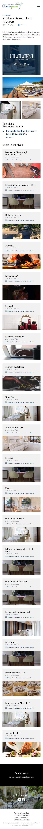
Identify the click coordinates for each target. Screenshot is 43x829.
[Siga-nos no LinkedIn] (19, 799)
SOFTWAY (29, 825)
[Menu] (38, 5)
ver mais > (10, 137)
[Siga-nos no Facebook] (23, 799)
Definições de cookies (21, 820)
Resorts (8, 15)
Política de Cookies (21, 817)
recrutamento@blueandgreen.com (21, 777)
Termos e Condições (21, 813)
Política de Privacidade (21, 815)
